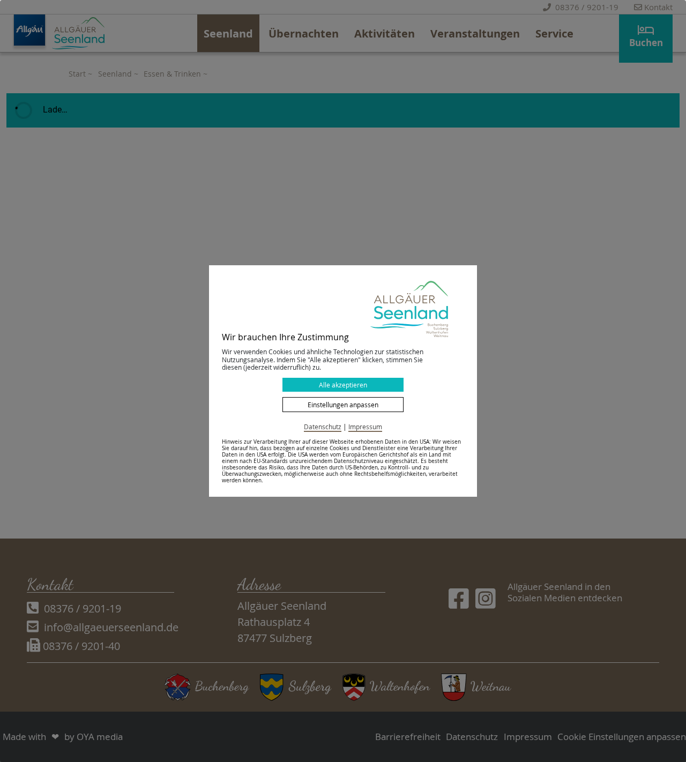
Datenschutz (322, 426)
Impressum (365, 426)
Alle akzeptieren (343, 384)
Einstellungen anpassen (343, 404)
